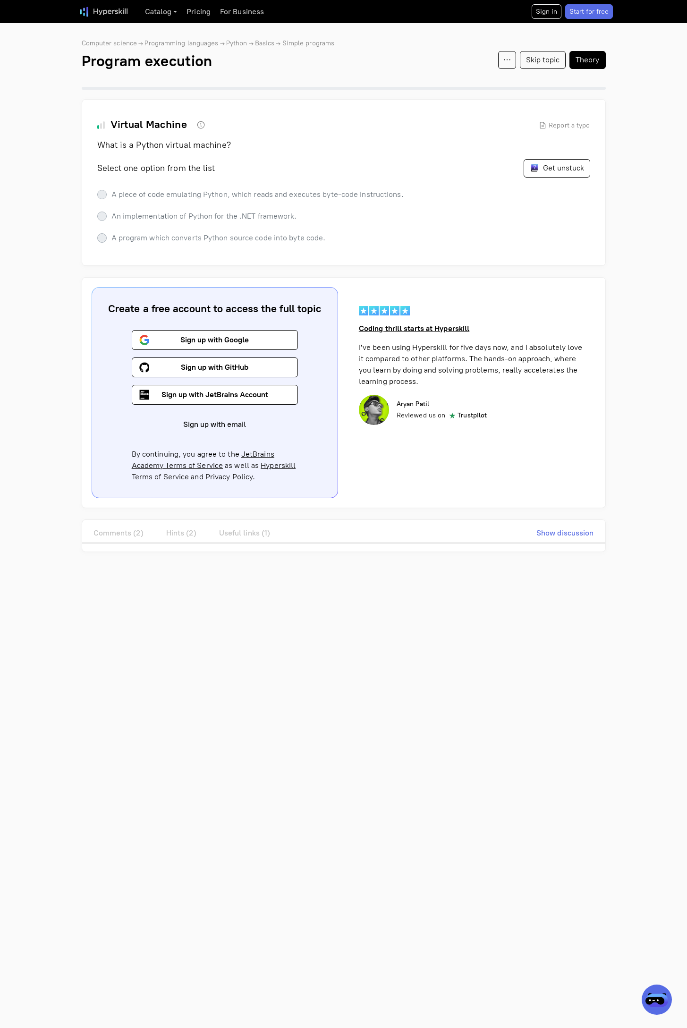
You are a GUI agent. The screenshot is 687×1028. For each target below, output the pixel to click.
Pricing (199, 11)
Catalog (158, 11)
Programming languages (181, 43)
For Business (242, 11)
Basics (265, 43)
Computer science (109, 43)
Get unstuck (562, 167)
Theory (588, 59)
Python (236, 43)
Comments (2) (118, 532)
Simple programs (308, 43)
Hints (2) (181, 532)
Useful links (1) (245, 532)
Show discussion (565, 532)
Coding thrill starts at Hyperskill (414, 328)
